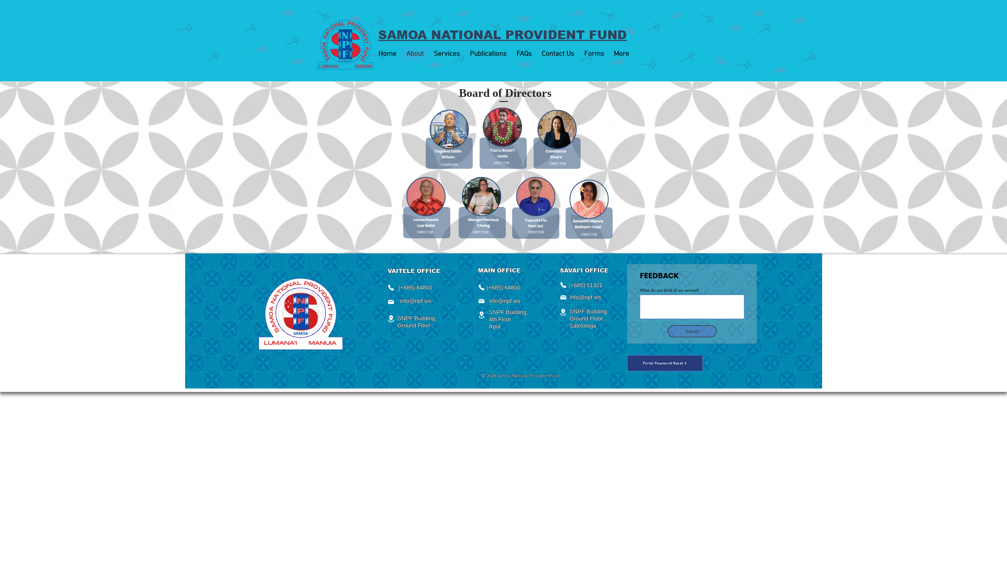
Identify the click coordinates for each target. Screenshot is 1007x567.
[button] (448, 54)
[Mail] (481, 301)
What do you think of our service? (669, 290)
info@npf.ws (504, 301)
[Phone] (481, 287)
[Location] (481, 315)
